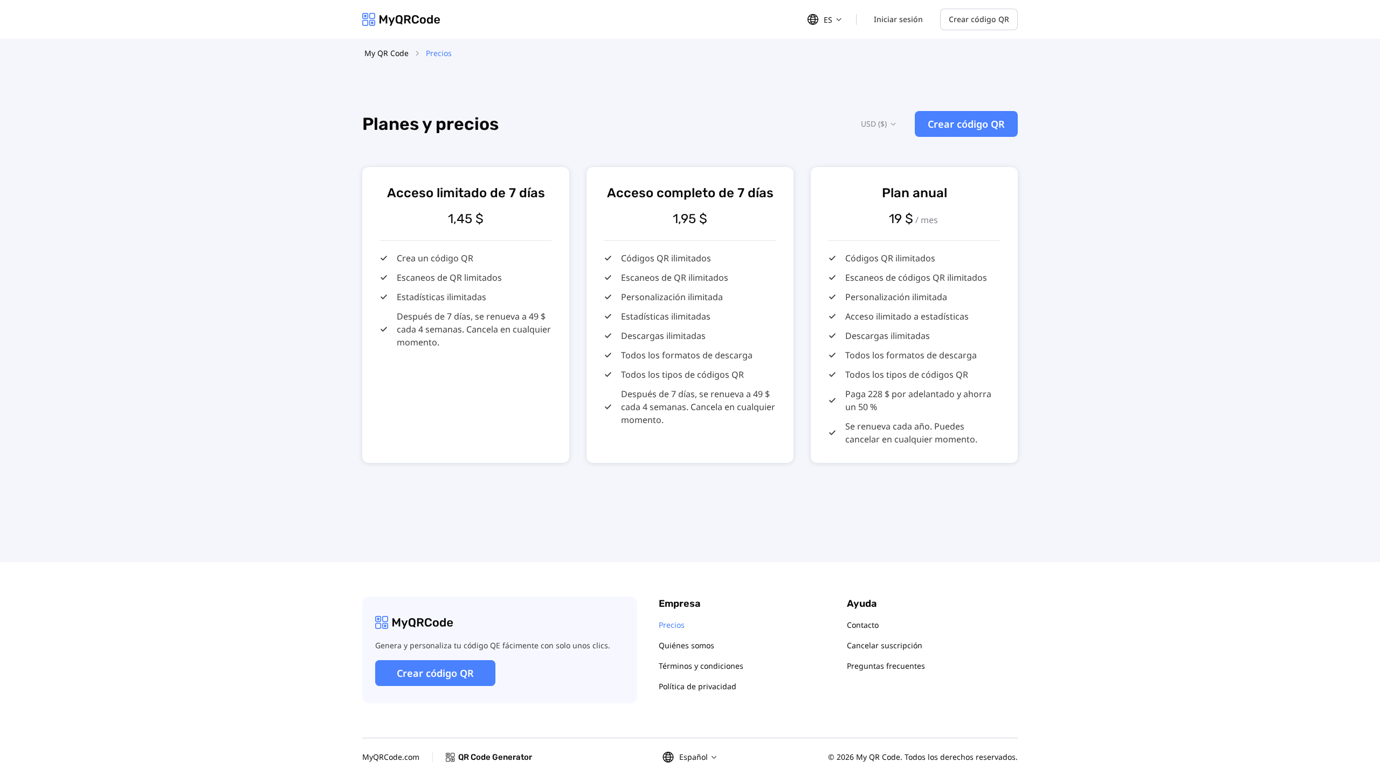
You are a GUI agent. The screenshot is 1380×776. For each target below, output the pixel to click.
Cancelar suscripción (884, 645)
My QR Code (386, 53)
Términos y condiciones (701, 666)
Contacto (863, 625)
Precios (672, 625)
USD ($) (874, 124)
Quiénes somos (686, 645)
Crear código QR (979, 19)
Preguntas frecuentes (886, 666)
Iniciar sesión (898, 19)
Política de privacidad (697, 686)
